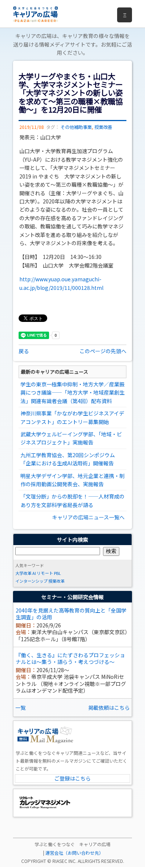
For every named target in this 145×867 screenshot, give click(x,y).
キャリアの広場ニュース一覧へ (88, 517)
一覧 (20, 707)
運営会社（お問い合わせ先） (74, 852)
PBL (57, 573)
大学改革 (23, 573)
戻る (24, 351)
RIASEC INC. (64, 861)
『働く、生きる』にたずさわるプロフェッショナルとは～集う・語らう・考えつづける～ (70, 658)
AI (34, 573)
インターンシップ (31, 581)
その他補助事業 (76, 127)
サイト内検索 (72, 539)
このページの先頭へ (103, 351)
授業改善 (103, 127)
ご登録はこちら (72, 778)
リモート (45, 573)
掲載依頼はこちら (109, 707)
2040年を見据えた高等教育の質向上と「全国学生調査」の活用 (71, 614)
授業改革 (56, 581)
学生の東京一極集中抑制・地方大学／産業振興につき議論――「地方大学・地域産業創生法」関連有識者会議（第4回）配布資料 (72, 392)
